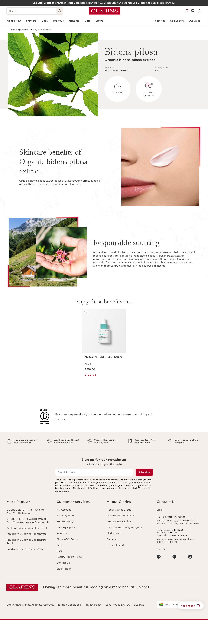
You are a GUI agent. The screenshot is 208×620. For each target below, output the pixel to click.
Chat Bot (162, 549)
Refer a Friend (115, 545)
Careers (111, 539)
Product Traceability (119, 521)
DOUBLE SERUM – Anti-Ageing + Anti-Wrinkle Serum (26, 511)
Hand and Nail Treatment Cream (25, 549)
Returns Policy (65, 521)
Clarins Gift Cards (67, 539)
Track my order (66, 515)
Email (160, 509)
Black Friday (64, 568)
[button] (28, 502)
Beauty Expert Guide (69, 557)
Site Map (139, 604)
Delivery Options (67, 527)
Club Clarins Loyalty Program (124, 527)
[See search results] (59, 11)
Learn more (60, 419)
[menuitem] (186, 11)
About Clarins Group (119, 509)
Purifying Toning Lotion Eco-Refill (26, 528)
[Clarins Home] (104, 11)
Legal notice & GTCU (117, 604)
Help (59, 545)
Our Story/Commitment (121, 515)
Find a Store (114, 533)
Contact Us (63, 562)
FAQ (59, 551)
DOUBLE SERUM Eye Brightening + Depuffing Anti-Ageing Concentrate (28, 520)
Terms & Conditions (69, 604)
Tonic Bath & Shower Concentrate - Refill (27, 541)
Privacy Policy (93, 604)
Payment (62, 533)
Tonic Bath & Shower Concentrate (26, 534)
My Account (64, 509)
